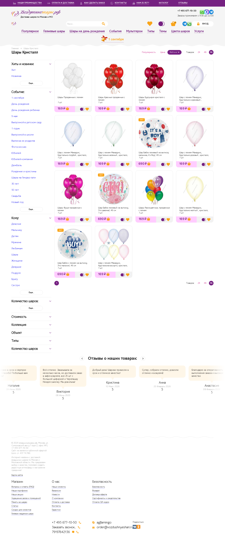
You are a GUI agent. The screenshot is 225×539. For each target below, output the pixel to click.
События (115, 31)
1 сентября (17, 97)
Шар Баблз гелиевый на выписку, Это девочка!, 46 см (113, 209)
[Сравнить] (161, 23)
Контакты (56, 506)
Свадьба (16, 196)
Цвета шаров (180, 31)
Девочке (16, 224)
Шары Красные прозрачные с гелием (111, 98)
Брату (14, 279)
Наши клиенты (59, 486)
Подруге (16, 273)
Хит (13, 70)
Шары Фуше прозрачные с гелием (70, 209)
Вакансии (56, 490)
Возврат (96, 490)
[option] (112, 379)
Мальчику (16, 230)
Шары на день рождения (87, 31)
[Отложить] (87, 109)
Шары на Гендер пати (23, 177)
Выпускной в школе (22, 134)
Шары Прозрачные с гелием (70, 97)
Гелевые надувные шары (22, 513)
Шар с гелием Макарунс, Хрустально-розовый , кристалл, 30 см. (194, 155)
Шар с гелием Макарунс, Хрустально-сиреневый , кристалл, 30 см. (190, 100)
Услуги (199, 31)
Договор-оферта (99, 494)
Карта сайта (17, 475)
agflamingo (104, 522)
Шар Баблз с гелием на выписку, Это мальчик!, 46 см (72, 264)
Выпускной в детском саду (26, 122)
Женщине (16, 260)
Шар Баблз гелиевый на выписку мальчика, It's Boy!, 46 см (154, 153)
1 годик (15, 128)
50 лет (15, 190)
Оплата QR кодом (100, 502)
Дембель (16, 165)
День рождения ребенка (25, 110)
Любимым (16, 248)
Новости (56, 494)
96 (211, 52)
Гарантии (56, 509)
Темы (163, 31)
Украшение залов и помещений (26, 498)
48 (205, 52)
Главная (15, 48)
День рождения (20, 104)
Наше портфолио (19, 490)
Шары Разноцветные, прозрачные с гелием (154, 209)
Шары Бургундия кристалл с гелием (152, 98)
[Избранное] (150, 23)
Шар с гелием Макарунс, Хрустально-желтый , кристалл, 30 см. (193, 210)
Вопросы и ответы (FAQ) (22, 486)
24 (199, 52)
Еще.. (31, 83)
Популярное (30, 31)
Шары (14, 254)
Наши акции (17, 494)
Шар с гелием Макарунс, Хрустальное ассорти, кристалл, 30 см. (113, 266)
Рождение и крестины (23, 171)
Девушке (16, 267)
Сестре (15, 285)
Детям (15, 236)
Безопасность (98, 486)
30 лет (15, 183)
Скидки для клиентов (21, 509)
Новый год (17, 202)
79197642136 (61, 532)
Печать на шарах (19, 502)
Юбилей (16, 153)
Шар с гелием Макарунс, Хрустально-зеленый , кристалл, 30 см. (113, 155)
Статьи (14, 506)
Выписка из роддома (23, 140)
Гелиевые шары (54, 31)
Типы (150, 31)
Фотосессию (18, 147)
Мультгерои (134, 31)
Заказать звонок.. (64, 527)
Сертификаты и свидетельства (106, 498)
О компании (58, 498)
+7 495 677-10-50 (187, 11)
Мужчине (16, 242)
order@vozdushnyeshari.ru (115, 527)
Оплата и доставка (61, 502)
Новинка (16, 76)
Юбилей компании (22, 159)
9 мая (14, 116)
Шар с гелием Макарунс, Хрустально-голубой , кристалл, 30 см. (72, 155)
